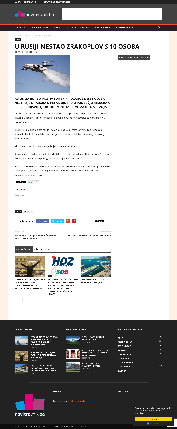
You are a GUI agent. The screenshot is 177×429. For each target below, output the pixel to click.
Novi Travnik (124, 366)
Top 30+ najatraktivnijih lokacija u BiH (94, 338)
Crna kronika (102, 27)
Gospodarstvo (37, 27)
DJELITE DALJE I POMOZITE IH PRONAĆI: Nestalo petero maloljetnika (95, 352)
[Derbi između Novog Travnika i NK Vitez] (73, 367)
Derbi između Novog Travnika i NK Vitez (92, 364)
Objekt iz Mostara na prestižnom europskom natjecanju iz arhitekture (44, 368)
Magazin (84, 27)
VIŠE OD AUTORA (42, 249)
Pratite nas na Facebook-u (134, 58)
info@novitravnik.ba (76, 401)
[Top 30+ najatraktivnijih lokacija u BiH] (73, 340)
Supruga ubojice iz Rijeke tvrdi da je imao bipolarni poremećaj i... (44, 355)
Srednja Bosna (125, 342)
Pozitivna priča (124, 27)
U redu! (153, 419)
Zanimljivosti (124, 346)
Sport (55, 27)
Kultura (69, 27)
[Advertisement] (112, 14)
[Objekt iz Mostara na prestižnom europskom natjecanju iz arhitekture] (21, 369)
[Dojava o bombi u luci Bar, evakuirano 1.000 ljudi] (96, 266)
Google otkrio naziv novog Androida (89, 235)
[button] (159, 27)
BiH (50, 276)
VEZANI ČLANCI (23, 249)
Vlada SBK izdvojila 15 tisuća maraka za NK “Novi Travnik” (36, 237)
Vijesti (20, 27)
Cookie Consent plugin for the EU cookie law (153, 423)
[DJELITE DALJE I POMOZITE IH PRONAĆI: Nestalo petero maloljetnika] (73, 354)
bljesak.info (28, 211)
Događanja (123, 358)
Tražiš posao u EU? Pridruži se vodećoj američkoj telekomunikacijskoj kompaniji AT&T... (44, 341)
